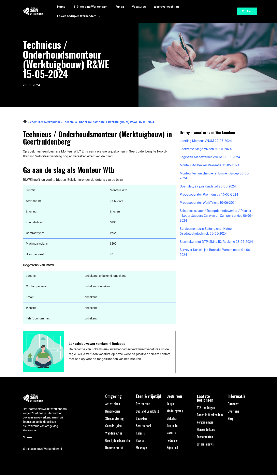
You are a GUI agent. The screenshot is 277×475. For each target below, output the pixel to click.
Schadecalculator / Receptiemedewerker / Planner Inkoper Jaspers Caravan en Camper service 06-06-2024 (216, 215)
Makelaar (172, 418)
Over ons (233, 411)
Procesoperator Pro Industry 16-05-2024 (209, 194)
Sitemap (28, 437)
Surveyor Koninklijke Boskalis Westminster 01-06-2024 (215, 252)
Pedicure (171, 440)
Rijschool (172, 447)
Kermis (140, 433)
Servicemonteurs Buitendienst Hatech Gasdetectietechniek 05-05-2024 (206, 231)
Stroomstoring (114, 418)
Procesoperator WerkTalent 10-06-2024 (208, 203)
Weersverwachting (166, 6)
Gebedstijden (113, 425)
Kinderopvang (174, 411)
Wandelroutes (113, 433)
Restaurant (143, 403)
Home (61, 6)
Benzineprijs (112, 411)
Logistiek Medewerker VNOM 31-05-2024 (210, 157)
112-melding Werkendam (90, 6)
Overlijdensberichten (118, 440)
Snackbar (141, 418)
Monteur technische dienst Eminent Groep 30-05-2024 (214, 175)
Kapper (170, 403)
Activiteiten (112, 403)
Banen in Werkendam (210, 414)
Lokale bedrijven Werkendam (76, 16)
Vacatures (139, 6)
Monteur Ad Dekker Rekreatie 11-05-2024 (209, 165)
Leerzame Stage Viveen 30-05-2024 (206, 149)
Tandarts (172, 425)
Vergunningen (205, 422)
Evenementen (205, 436)
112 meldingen (206, 407)
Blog (231, 418)
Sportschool (143, 425)
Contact (233, 403)
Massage (141, 447)
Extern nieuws (205, 444)
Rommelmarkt (114, 447)
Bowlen (140, 440)
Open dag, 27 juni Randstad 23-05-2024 (208, 186)
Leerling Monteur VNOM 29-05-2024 (206, 141)
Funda (120, 6)
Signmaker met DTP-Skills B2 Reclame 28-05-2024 (216, 242)
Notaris (171, 432)
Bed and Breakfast (147, 411)
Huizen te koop (206, 429)
